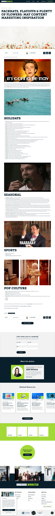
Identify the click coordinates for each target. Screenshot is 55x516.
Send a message (17, 496)
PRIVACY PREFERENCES (47, 506)
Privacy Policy (44, 503)
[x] (50, 53)
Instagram (24, 306)
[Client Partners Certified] (26, 513)
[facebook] (44, 53)
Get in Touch (18, 492)
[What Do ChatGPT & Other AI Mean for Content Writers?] (38, 402)
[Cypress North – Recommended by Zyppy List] (40, 513)
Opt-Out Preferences (9, 512)
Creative (29, 496)
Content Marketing (11, 313)
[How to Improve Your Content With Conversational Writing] (8, 402)
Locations (16, 498)
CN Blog (10, 8)
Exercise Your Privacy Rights (46, 502)
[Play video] (7, 495)
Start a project (18, 494)
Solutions (28, 1)
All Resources (27, 418)
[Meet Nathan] (34, 468)
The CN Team (43, 496)
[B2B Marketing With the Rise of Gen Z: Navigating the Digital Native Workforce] (23, 402)
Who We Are (43, 494)
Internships (43, 500)
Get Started (50, 1)
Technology (30, 498)
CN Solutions (31, 492)
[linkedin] (47, 53)
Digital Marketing (31, 494)
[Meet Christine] (6, 468)
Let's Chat (27, 454)
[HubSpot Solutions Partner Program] (33, 513)
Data (29, 500)
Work (33, 1)
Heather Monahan (9, 399)
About (38, 1)
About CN (43, 492)
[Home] (6, 1)
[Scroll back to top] (52, 513)
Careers (42, 498)
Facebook (29, 306)
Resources (44, 1)
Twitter (22, 306)
